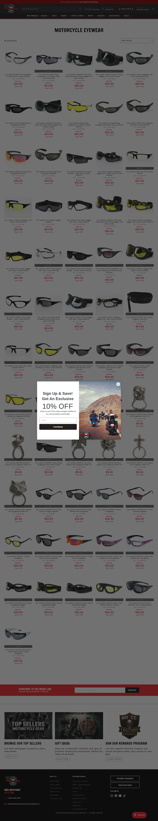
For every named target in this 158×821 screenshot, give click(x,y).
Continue (58, 426)
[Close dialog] (118, 384)
